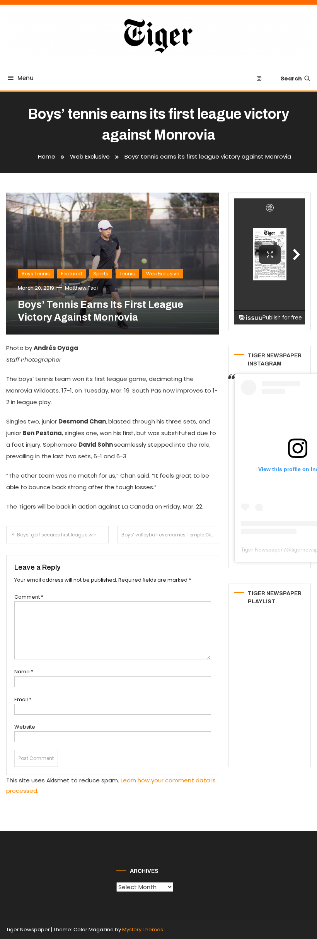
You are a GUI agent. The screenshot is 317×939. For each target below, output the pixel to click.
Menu (25, 78)
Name (23, 671)
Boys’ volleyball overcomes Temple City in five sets (170, 534)
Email (22, 699)
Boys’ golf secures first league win (57, 534)
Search (291, 78)
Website (24, 727)
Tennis (127, 273)
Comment (28, 597)
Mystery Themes (142, 929)
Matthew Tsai (81, 288)
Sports (100, 273)
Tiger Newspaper (262, 549)
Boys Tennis (36, 273)
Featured (71, 273)
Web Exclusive (162, 273)
